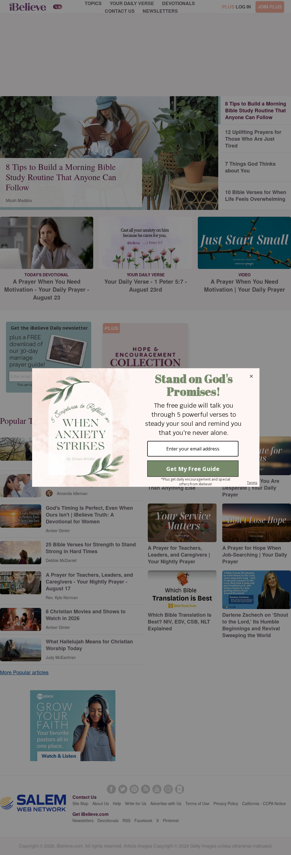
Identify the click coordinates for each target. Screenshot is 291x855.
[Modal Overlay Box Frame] (145, 427)
